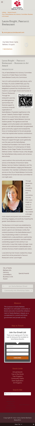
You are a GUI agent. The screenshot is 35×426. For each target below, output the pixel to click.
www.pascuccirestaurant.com (14, 32)
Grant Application (17, 381)
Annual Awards (17, 372)
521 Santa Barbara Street (18, 286)
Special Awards (12, 12)
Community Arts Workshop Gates (17, 290)
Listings (4, 12)
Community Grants (17, 378)
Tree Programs (17, 376)
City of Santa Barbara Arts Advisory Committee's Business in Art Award (17, 15)
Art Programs (17, 383)
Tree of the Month (17, 374)
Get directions (8, 49)
